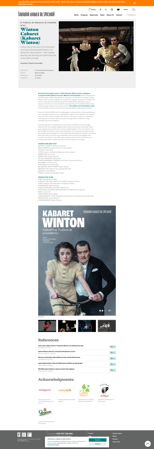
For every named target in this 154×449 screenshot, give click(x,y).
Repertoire (94, 15)
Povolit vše (97, 440)
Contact (119, 15)
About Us (110, 15)
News (76, 15)
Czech (126, 9)
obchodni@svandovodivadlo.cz (62, 436)
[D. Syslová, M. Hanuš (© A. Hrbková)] (107, 326)
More (113, 347)
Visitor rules (116, 442)
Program (84, 15)
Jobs (89, 436)
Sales (102, 15)
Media (114, 436)
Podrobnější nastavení (53, 444)
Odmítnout (97, 444)
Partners (115, 439)
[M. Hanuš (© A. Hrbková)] (67, 326)
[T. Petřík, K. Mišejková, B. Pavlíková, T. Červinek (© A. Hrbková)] (87, 326)
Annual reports (117, 433)
